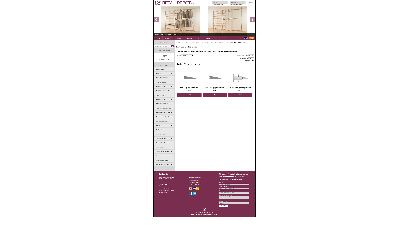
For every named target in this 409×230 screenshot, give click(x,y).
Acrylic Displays (160, 69)
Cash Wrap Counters (162, 77)
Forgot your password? (236, 4)
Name (221, 182)
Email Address (223, 187)
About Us (178, 38)
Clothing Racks (160, 86)
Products (168, 38)
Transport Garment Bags (163, 151)
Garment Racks (160, 99)
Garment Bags (160, 95)
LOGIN (251, 2)
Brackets (158, 73)
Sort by (179, 55)
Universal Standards (162, 160)
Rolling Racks (160, 129)
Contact (208, 38)
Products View (244, 58)
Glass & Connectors (162, 103)
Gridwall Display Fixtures (163, 112)
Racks (158, 125)
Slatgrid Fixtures (161, 134)
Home (158, 38)
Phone (221, 191)
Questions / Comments (226, 195)
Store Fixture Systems (162, 142)
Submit (223, 205)
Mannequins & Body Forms (164, 116)
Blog (199, 38)
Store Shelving (160, 147)
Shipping (189, 38)
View (189, 94)
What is (223, 201)
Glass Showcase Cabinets (163, 108)
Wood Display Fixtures (162, 164)
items (165, 55)
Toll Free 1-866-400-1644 (235, 38)
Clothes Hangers (161, 82)
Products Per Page (242, 55)
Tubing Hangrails (161, 155)
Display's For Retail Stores (163, 90)
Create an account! (218, 4)
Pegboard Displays (161, 121)
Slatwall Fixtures (161, 138)
